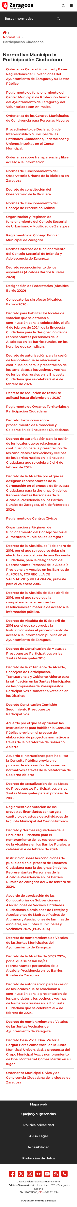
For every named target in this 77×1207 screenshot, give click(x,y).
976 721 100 (30, 1192)
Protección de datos (38, 1158)
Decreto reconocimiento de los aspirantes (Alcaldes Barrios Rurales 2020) (35, 272)
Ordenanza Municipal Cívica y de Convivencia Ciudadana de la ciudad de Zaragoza (38, 1077)
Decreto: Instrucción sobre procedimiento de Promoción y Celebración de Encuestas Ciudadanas (37, 425)
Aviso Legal (38, 1136)
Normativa (11, 37)
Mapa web (38, 1104)
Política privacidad (38, 1125)
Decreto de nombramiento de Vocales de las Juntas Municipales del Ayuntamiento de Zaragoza (37, 942)
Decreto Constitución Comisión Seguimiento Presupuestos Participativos (31, 709)
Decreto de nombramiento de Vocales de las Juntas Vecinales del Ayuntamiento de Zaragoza (37, 1026)
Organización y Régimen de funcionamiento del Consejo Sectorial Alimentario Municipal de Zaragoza (36, 532)
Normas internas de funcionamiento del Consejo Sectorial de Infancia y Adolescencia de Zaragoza (35, 253)
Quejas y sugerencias (38, 1114)
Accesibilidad (39, 1147)
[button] (63, 6)
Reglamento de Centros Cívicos (31, 518)
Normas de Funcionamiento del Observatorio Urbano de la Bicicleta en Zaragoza (37, 175)
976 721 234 (51, 1192)
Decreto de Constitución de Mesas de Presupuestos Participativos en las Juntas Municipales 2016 (36, 653)
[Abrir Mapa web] (71, 6)
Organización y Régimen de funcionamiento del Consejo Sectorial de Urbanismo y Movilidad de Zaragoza (37, 221)
